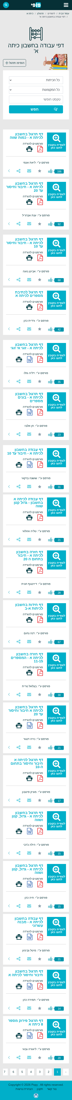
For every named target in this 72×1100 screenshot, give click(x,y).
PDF (40, 149)
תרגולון (40, 13)
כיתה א (30, 13)
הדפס (29, 149)
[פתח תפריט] (66, 5)
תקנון (40, 1089)
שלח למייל (29, 171)
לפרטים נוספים (9, 171)
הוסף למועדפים (40, 171)
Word (30, 359)
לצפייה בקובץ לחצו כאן (56, 146)
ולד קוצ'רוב (36, 1095)
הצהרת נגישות (24, 1089)
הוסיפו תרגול (16, 62)
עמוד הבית (64, 13)
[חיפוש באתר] (6, 5)
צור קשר (52, 1089)
